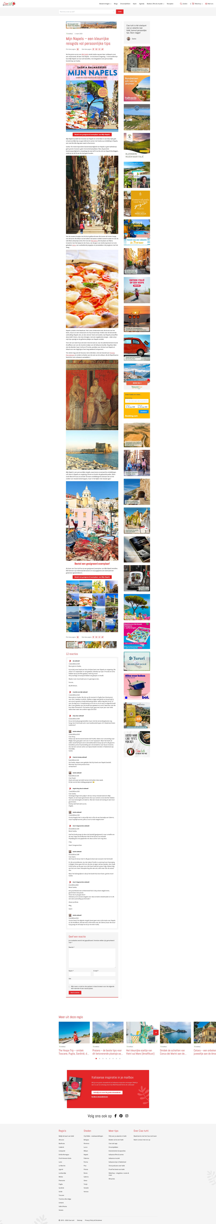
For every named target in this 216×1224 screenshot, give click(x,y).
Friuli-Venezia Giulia (65, 1158)
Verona (86, 1192)
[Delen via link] (102, 49)
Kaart (135, 4)
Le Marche (62, 1166)
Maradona (94, 241)
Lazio (60, 1162)
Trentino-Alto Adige (65, 1199)
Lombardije (62, 1173)
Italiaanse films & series (116, 1154)
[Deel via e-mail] (96, 49)
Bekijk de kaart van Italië (66, 1136)
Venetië (86, 1188)
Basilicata (62, 1143)
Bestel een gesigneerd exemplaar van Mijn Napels (92, 134)
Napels (86, 1154)
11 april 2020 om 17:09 (74, 815)
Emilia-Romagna (64, 1154)
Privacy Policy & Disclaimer (93, 1220)
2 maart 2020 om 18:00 (74, 718)
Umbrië (61, 1203)
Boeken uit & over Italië (116, 1140)
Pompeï (112, 353)
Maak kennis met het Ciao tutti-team (145, 1136)
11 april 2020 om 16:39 (74, 791)
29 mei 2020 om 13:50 (74, 828)
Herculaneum (70, 355)
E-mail (95, 971)
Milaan (86, 1151)
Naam (71, 971)
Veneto (61, 1210)
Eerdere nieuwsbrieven (100, 1097)
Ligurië (61, 1169)
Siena (85, 1180)
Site (70, 979)
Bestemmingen (104, 4)
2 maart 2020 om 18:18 (74, 734)
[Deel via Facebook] (93, 49)
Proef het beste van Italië (116, 1169)
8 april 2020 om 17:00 (74, 775)
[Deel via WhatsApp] (99, 49)
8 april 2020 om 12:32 (74, 760)
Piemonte (62, 1180)
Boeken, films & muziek (155, 4)
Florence (86, 1143)
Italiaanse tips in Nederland (117, 1162)
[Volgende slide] (156, 1032)
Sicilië (60, 1192)
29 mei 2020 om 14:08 (74, 854)
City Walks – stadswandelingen (93, 1136)
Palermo (86, 1158)
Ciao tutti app (113, 1143)
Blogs (116, 4)
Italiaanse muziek (114, 1158)
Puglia (61, 1184)
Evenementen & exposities (117, 1151)
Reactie (71, 947)
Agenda (141, 4)
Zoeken (184, 4)
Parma (86, 1162)
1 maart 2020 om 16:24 (74, 695)
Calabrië (61, 1147)
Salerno (86, 1177)
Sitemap (79, 1220)
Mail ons (210, 4)
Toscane (61, 1195)
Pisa (85, 1166)
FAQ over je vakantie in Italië (117, 1136)
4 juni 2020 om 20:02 (73, 885)
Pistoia (86, 1169)
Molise (61, 1177)
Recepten (170, 4)
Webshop (198, 4)
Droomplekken (125, 4)
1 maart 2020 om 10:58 (74, 663)
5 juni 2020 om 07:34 (73, 918)
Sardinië (61, 1188)
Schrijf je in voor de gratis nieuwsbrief (107, 1092)
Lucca (85, 1147)
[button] (96, 1059)
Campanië (62, 1151)
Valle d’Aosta (63, 1206)
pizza (74, 245)
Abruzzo (61, 1140)
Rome (85, 1173)
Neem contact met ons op (142, 1140)
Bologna (86, 1140)
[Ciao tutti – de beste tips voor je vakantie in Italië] (9, 3)
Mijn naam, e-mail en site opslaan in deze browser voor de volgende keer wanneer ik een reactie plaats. (92, 987)
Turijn (85, 1184)
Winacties (112, 1179)
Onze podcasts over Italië (117, 1166)
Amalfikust (70, 33)
